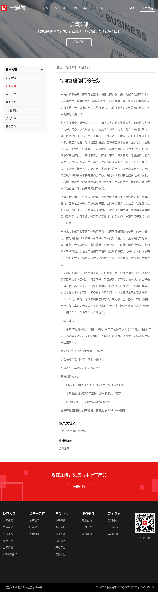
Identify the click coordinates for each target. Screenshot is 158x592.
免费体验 (79, 487)
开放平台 (60, 547)
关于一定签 (37, 513)
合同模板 (8, 547)
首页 (59, 67)
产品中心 (61, 513)
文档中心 (8, 540)
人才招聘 (34, 534)
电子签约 (60, 520)
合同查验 (60, 534)
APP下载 (60, 8)
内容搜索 (8, 520)
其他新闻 (113, 534)
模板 (86, 8)
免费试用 (147, 8)
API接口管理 (10, 554)
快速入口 (9, 513)
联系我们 (79, 42)
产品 (46, 8)
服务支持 (88, 513)
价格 (74, 8)
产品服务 (8, 527)
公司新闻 (113, 527)
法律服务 (60, 554)
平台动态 (8, 534)
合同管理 (60, 527)
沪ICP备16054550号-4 (143, 587)
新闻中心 (113, 520)
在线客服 (87, 534)
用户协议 (87, 527)
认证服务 (60, 540)
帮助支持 (87, 520)
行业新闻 (84, 67)
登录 (132, 8)
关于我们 (100, 8)
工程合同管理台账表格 (72, 431)
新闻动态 (70, 67)
